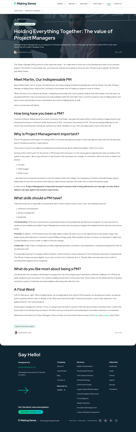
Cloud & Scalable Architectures (88, 394)
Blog (109, 4)
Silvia (97, 315)
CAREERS (60, 390)
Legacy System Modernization (88, 389)
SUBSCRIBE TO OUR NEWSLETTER (31, 412)
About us (60, 366)
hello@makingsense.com (27, 367)
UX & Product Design (84, 385)
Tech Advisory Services (85, 375)
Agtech (112, 380)
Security (112, 385)
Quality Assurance (83, 403)
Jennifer (105, 315)
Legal (111, 371)
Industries (83, 4)
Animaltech (113, 389)
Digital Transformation (85, 366)
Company (60, 4)
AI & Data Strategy (83, 380)
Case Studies (97, 4)
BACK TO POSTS (23, 19)
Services (72, 4)
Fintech (112, 375)
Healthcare (113, 366)
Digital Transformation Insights (24, 24)
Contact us (61, 380)
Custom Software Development (88, 412)
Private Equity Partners (85, 371)
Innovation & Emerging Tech (87, 408)
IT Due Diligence (83, 398)
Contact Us (118, 4)
